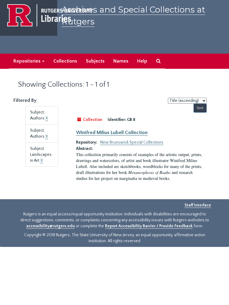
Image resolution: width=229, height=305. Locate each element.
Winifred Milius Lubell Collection (112, 132)
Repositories (27, 61)
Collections (65, 61)
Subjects (95, 61)
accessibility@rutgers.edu (50, 226)
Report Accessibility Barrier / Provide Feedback (149, 226)
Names (120, 61)
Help (142, 61)
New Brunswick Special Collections (131, 142)
